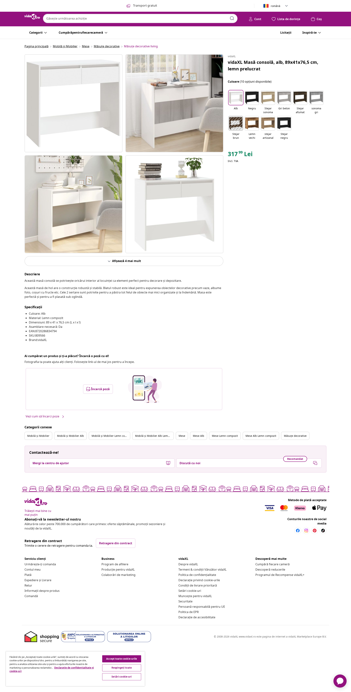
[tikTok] (323, 530)
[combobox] (140, 18)
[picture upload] (145, 389)
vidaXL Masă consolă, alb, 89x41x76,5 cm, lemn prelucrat (273, 65)
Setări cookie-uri (189, 591)
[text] (240, 155)
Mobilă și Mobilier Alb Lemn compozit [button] (154, 436)
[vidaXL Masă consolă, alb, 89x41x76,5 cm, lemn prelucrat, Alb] (73, 103)
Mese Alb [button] (198, 436)
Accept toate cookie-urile (121, 658)
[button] (236, 102)
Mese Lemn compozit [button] (225, 436)
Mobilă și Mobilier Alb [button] (70, 436)
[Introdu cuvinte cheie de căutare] (232, 18)
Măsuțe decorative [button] (295, 436)
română (275, 6)
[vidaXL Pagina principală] (32, 16)
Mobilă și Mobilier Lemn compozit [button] (111, 436)
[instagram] (306, 530)
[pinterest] (314, 530)
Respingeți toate (122, 667)
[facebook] (298, 530)
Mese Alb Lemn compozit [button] (261, 436)
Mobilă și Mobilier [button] (38, 436)
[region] (75, 668)
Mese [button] (182, 436)
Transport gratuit (144, 5)
